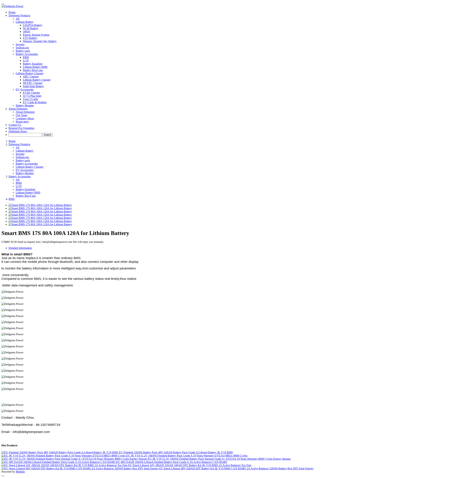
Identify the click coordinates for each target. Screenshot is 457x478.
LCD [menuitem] (26, 60)
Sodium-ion (22, 47)
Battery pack (23, 50)
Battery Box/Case (26, 195)
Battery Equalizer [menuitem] (32, 63)
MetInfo (20, 471)
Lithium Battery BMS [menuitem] (35, 66)
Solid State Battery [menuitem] (33, 86)
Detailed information (20, 247)
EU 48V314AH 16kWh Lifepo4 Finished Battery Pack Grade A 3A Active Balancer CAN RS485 (171, 462)
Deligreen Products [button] (19, 15)
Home (12, 12)
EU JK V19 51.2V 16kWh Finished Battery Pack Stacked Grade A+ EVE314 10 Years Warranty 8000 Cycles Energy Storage (219, 458)
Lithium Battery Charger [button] (29, 73)
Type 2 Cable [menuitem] (30, 99)
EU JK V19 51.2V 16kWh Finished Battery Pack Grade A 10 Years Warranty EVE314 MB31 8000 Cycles (186, 455)
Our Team (21, 115)
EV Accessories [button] (25, 89)
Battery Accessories (27, 163)
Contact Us (15, 124)
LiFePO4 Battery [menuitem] (32, 25)
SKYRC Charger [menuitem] (32, 83)
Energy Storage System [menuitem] (36, 34)
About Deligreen (25, 111)
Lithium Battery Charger (29, 166)
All (17, 18)
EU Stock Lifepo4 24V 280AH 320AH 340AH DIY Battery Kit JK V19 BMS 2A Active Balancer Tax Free (189, 465)
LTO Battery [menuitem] (30, 37)
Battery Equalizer (25, 189)
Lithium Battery (25, 150)
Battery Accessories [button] (27, 54)
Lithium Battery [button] (25, 21)
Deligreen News (18, 131)
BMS (19, 182)
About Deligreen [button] (18, 108)
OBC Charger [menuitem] (31, 76)
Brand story (22, 121)
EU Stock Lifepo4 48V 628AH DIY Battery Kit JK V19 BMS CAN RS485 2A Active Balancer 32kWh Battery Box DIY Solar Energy (236, 468)
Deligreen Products (19, 144)
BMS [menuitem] (26, 57)
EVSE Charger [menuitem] (31, 92)
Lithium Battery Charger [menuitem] (37, 79)
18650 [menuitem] (26, 31)
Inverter (20, 44)
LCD (19, 186)
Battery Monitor (25, 105)
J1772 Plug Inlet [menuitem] (32, 95)
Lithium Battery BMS (28, 192)
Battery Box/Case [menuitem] (33, 70)
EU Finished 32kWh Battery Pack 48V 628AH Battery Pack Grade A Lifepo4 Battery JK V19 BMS (176, 452)
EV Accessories (25, 170)
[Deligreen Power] (228, 6)
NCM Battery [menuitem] (30, 28)
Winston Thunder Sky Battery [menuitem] (40, 41)
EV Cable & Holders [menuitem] (35, 102)
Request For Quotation (21, 128)
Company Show (25, 118)
